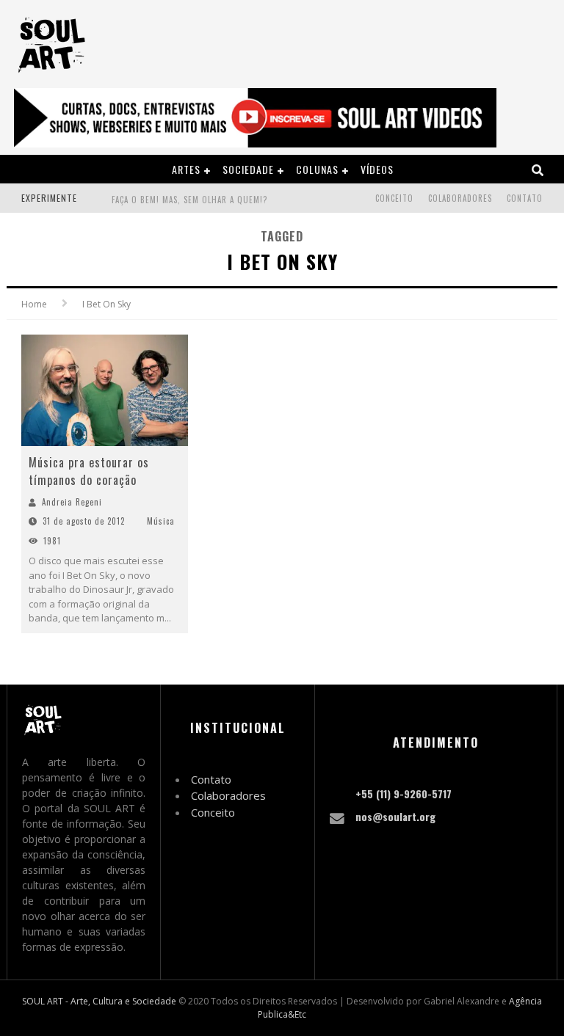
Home (34, 304)
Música (161, 521)
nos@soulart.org (395, 816)
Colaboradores (460, 198)
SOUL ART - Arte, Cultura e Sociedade (99, 1001)
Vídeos (377, 169)
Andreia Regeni (72, 502)
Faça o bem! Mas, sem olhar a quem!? (189, 199)
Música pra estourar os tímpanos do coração (89, 471)
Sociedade (248, 169)
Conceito (394, 198)
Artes (186, 169)
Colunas (317, 169)
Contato (525, 198)
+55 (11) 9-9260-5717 (403, 793)
